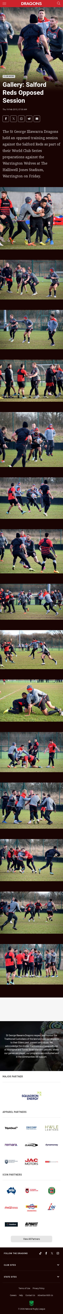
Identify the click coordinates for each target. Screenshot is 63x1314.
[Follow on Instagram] (58, 1253)
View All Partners (31, 1238)
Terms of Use (24, 1288)
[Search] (58, 3)
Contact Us (30, 1295)
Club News (9, 76)
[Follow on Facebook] (46, 1253)
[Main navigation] (4, 3)
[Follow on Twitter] (52, 1253)
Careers (13, 1295)
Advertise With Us (45, 1295)
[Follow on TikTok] (40, 1253)
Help (21, 1295)
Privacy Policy (38, 1288)
